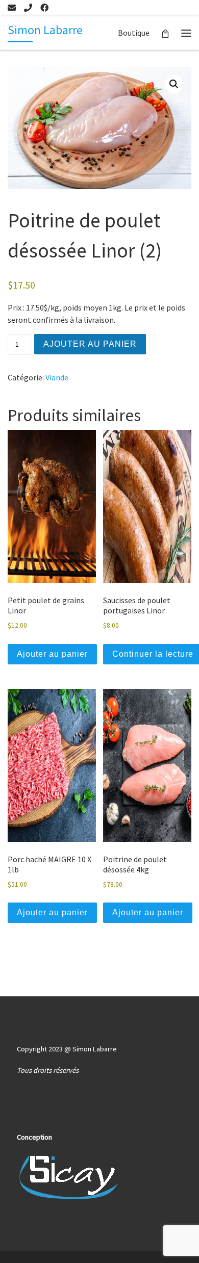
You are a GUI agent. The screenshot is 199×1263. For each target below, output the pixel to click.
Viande (56, 377)
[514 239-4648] (28, 8)
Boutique (134, 33)
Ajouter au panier (90, 344)
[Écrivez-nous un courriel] (12, 8)
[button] (174, 84)
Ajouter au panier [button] (52, 654)
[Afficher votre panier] (165, 32)
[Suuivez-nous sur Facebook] (44, 8)
